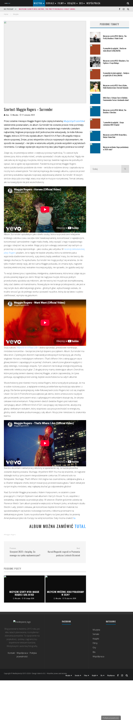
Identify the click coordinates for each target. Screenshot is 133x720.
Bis (81, 3)
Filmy (61, 3)
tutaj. (80, 526)
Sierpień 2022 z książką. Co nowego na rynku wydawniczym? (25, 552)
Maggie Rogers (10, 534)
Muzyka (38, 3)
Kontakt (11, 653)
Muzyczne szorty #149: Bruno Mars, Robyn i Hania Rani (115, 135)
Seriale (50, 3)
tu (74, 518)
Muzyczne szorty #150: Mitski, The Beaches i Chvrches (114, 111)
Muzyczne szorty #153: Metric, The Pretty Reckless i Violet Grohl (47, 9)
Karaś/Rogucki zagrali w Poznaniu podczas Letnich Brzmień (64, 552)
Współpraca (94, 3)
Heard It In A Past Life (26, 347)
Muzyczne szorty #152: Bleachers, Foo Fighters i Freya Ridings (116, 61)
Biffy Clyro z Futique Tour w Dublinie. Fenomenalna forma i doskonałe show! (116, 98)
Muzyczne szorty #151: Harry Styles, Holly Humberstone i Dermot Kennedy (115, 86)
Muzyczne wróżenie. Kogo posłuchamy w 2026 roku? (115, 148)
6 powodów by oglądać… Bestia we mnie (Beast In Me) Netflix (114, 49)
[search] (125, 169)
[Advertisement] (109, 200)
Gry (94, 647)
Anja (7, 114)
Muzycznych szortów (73, 121)
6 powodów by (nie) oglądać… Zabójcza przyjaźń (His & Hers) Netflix (116, 74)
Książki (72, 3)
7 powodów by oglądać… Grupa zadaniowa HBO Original (113, 123)
